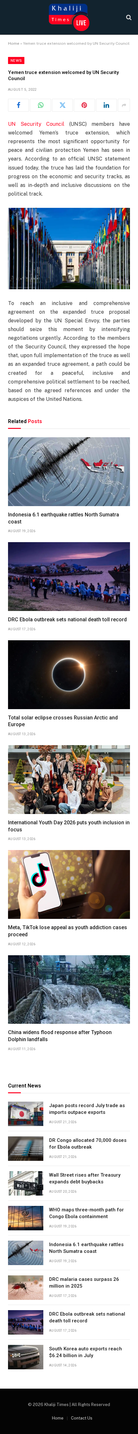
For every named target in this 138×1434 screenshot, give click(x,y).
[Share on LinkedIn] (106, 105)
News (16, 60)
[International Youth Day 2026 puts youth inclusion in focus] (69, 779)
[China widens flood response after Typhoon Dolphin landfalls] (69, 989)
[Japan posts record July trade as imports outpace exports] (25, 1114)
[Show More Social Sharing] (124, 105)
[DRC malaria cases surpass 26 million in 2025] (25, 1287)
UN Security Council (36, 124)
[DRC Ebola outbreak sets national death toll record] (69, 576)
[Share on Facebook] (18, 105)
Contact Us (81, 1418)
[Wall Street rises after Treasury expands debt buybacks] (25, 1183)
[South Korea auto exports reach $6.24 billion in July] (25, 1357)
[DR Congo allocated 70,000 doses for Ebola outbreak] (25, 1148)
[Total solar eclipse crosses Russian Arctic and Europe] (69, 674)
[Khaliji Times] (69, 17)
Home (13, 43)
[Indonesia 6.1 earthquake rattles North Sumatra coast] (69, 471)
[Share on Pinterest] (84, 105)
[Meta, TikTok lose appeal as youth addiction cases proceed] (69, 884)
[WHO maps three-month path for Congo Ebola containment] (25, 1218)
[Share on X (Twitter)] (62, 105)
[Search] (128, 17)
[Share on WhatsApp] (40, 105)
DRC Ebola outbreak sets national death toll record (67, 619)
